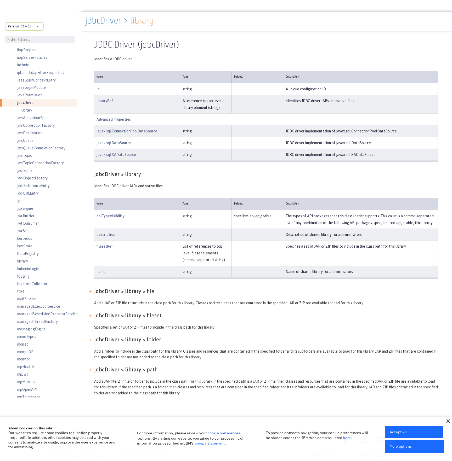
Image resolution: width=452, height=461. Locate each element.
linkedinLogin (28, 269)
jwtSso (23, 231)
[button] (448, 421)
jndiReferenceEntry (33, 186)
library (26, 110)
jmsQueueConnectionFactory (41, 148)
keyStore (25, 246)
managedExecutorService (38, 306)
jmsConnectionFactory (36, 125)
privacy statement (210, 443)
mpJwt (22, 374)
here (347, 437)
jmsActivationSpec (32, 118)
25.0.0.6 (26, 26)
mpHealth (25, 367)
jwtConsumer (28, 223)
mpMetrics (26, 382)
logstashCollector (32, 284)
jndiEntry (24, 170)
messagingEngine (31, 329)
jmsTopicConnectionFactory (40, 163)
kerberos (24, 238)
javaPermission (29, 95)
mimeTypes (26, 337)
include (23, 65)
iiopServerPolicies (32, 57)
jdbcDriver (26, 103)
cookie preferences (224, 433)
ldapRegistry (28, 254)
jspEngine (25, 208)
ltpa (20, 291)
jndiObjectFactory (32, 178)
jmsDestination (29, 133)
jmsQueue (25, 140)
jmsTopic (24, 155)
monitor (23, 359)
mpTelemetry (28, 397)
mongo (23, 344)
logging (23, 276)
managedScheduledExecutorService (47, 314)
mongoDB (25, 352)
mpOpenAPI (27, 389)
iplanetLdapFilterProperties (40, 73)
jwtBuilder (26, 216)
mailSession (27, 299)
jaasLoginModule (31, 87)
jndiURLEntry (28, 193)
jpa (20, 201)
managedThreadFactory (37, 321)
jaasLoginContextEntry (36, 80)
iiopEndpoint (27, 50)
